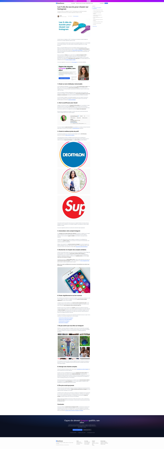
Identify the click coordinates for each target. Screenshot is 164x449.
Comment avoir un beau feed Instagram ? (65, 319)
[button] (87, 430)
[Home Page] (60, 3)
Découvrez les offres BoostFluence (81, 246)
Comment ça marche (79, 3)
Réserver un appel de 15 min (65, 78)
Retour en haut (95, 26)
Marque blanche (88, 3)
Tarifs (92, 3)
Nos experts (84, 3)
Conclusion (94, 24)
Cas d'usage (73, 3)
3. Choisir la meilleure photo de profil (98, 11)
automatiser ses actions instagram (82, 369)
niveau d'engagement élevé (84, 260)
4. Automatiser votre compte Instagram (97, 13)
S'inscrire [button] (106, 3)
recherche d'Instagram (72, 99)
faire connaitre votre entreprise (77, 50)
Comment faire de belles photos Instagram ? (66, 317)
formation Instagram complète (70, 59)
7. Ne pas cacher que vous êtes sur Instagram (98, 20)
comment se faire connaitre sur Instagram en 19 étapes (74, 410)
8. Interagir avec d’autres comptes (98, 21)
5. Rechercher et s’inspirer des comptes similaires (97, 15)
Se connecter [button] (102, 3)
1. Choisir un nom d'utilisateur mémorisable (97, 8)
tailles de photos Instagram (69, 135)
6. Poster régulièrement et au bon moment (97, 17)
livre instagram (74, 62)
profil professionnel (76, 128)
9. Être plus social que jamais (97, 23)
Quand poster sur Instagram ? (63, 322)
